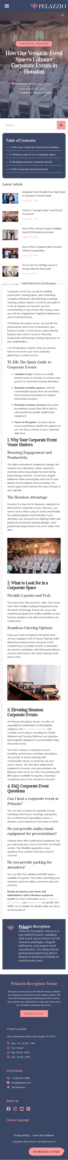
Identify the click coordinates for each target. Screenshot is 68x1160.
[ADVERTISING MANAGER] (32, 83)
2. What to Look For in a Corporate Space (32, 154)
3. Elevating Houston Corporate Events (30, 161)
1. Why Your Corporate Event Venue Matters (34, 147)
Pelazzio (42, 43)
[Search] (61, 125)
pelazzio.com (34, 902)
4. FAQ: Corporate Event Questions (28, 169)
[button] (6, 5)
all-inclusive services (35, 729)
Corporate (27, 43)
